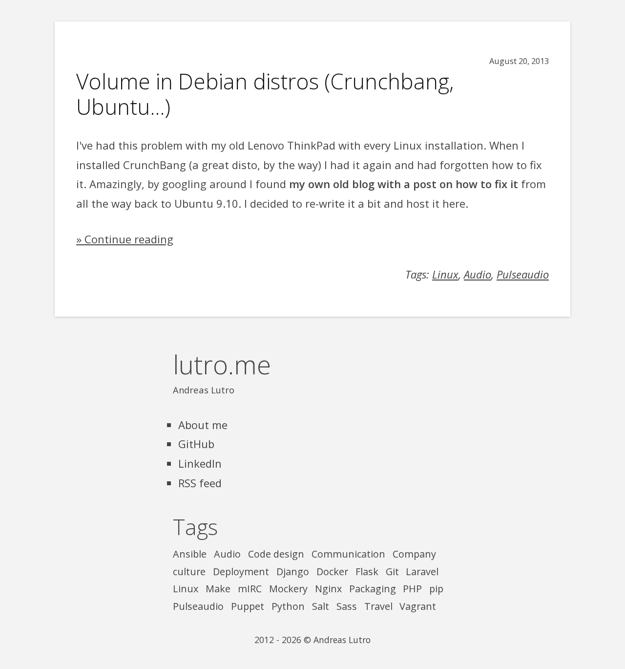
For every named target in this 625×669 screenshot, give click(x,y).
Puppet (247, 606)
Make (218, 588)
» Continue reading (124, 239)
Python (288, 606)
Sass (346, 606)
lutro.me (222, 364)
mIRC (250, 588)
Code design (276, 554)
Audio (477, 274)
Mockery (288, 588)
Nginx (328, 588)
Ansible (190, 554)
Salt (320, 606)
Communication (348, 554)
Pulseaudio (523, 274)
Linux (445, 274)
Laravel (422, 571)
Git (392, 571)
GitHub (196, 443)
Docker (332, 571)
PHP (412, 588)
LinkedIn (200, 463)
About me (203, 424)
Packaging (372, 588)
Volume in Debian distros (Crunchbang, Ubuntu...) (265, 94)
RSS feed (200, 482)
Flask (366, 571)
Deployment (241, 571)
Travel (378, 606)
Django (292, 571)
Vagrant (417, 606)
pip (436, 588)
